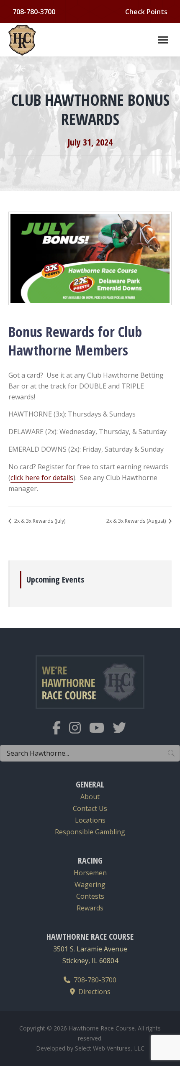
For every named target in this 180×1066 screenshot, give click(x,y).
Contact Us (90, 808)
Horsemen (90, 872)
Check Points (146, 11)
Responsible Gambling (90, 831)
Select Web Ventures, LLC (109, 1048)
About (90, 796)
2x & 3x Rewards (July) (39, 520)
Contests (90, 896)
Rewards (90, 908)
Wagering (90, 884)
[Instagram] (79, 733)
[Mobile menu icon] (163, 40)
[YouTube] (101, 733)
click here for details (41, 477)
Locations (90, 820)
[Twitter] (123, 733)
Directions (93, 991)
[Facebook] (60, 733)
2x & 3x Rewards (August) (136, 520)
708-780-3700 (93, 979)
